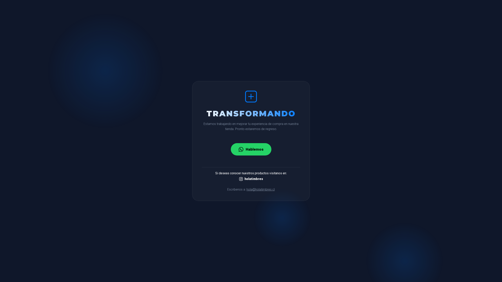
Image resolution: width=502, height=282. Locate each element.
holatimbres (254, 179)
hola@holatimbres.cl (260, 189)
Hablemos (255, 149)
